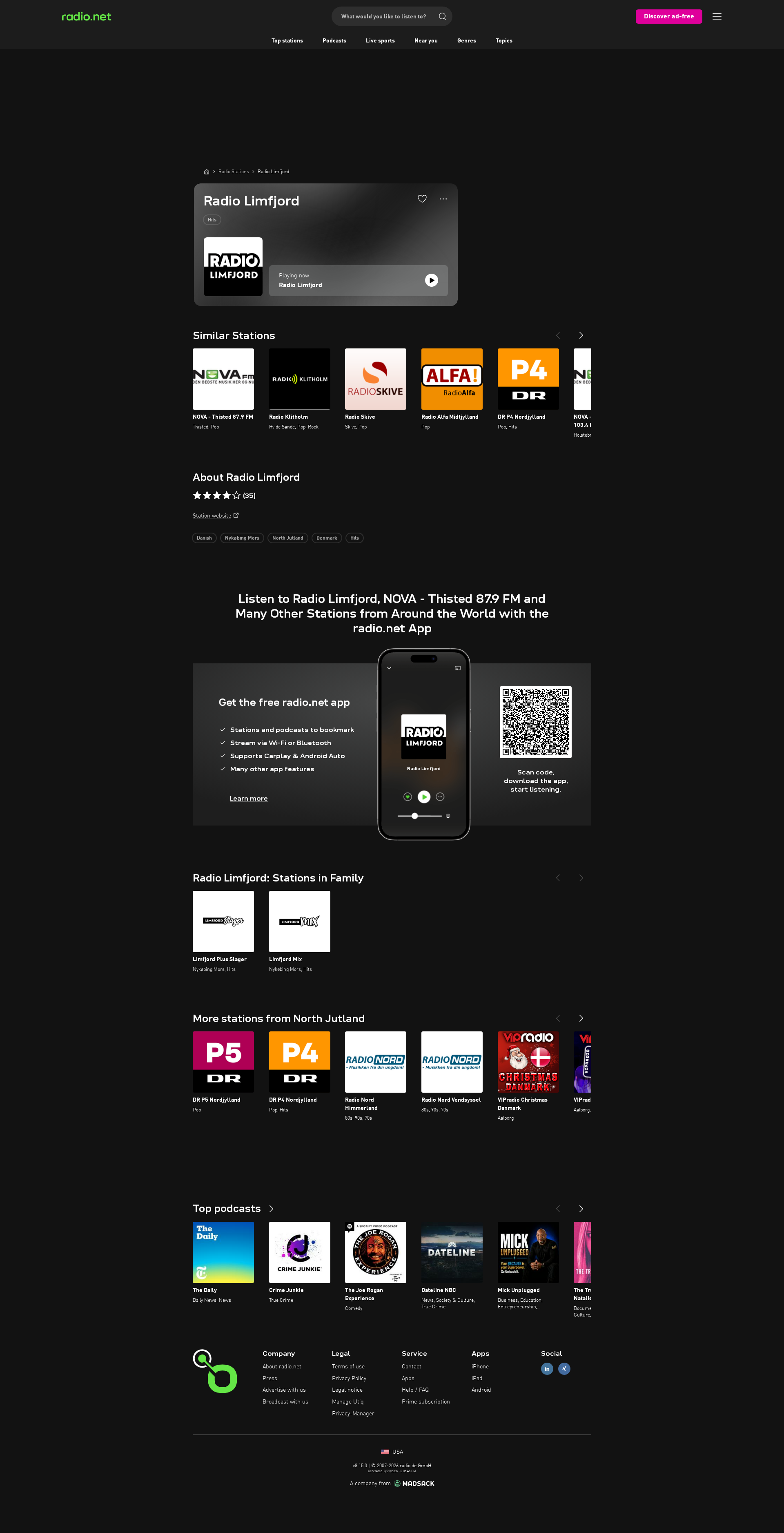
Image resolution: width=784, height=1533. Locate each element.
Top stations (287, 41)
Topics (504, 41)
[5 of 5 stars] (236, 495)
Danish (204, 538)
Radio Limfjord (300, 285)
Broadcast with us (285, 1402)
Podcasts (334, 41)
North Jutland (287, 538)
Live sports (380, 41)
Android (481, 1390)
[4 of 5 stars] (227, 495)
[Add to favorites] (422, 198)
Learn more (249, 798)
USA (397, 1452)
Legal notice (347, 1390)
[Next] (581, 332)
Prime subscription (426, 1402)
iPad (477, 1378)
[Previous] (558, 332)
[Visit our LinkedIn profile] (547, 1368)
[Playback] (431, 280)
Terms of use (348, 1367)
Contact (411, 1367)
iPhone (480, 1367)
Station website (212, 516)
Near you (426, 41)
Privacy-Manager (353, 1414)
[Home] (206, 171)
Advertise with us (284, 1390)
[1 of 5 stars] (197, 495)
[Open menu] (717, 16)
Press (270, 1378)
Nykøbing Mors (242, 538)
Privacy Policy (349, 1378)
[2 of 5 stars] (207, 495)
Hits (212, 220)
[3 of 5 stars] (217, 495)
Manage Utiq (348, 1402)
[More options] (443, 199)
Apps (408, 1378)
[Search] (443, 16)
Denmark (326, 538)
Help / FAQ (415, 1390)
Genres (466, 41)
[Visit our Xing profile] (564, 1368)
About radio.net (282, 1367)
